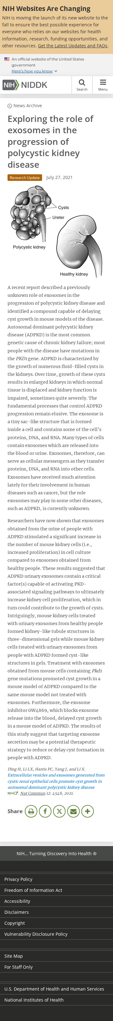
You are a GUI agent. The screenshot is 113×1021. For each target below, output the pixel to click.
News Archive (27, 105)
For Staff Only (18, 967)
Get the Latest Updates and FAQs (72, 46)
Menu (103, 89)
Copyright (14, 923)
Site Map (13, 956)
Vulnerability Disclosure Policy (35, 934)
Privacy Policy (18, 879)
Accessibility (17, 901)
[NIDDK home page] (26, 85)
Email (73, 811)
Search (82, 89)
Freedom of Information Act (33, 890)
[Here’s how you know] (56, 65)
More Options (87, 811)
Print (31, 811)
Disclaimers (16, 912)
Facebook (45, 811)
